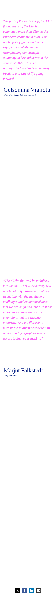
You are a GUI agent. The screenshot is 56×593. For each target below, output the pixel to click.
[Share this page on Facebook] (24, 590)
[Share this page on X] (17, 590)
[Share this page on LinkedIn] (31, 590)
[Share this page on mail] (38, 590)
